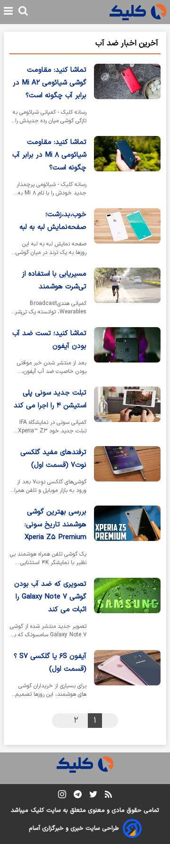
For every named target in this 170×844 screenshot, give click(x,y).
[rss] (108, 796)
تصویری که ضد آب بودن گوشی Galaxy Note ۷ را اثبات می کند (50, 597)
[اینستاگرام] (62, 796)
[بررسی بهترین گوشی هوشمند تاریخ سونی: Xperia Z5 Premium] (127, 538)
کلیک (37, 810)
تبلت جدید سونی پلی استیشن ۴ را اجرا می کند (50, 399)
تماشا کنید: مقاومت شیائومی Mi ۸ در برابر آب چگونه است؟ (49, 155)
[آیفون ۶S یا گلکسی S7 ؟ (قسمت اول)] (127, 676)
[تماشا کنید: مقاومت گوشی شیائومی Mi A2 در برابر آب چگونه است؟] (127, 96)
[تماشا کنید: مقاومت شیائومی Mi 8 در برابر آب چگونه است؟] (127, 168)
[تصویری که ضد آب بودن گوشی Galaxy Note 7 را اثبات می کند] (127, 610)
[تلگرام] (78, 796)
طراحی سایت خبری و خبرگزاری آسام (74, 828)
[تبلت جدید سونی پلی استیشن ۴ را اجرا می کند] (127, 413)
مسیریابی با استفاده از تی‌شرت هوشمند (54, 280)
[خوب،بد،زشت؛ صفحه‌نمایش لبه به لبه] (127, 234)
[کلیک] (138, 12)
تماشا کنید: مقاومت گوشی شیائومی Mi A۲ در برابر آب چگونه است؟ (49, 83)
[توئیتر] (93, 796)
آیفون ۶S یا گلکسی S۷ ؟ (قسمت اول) (50, 663)
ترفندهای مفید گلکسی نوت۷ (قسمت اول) (53, 459)
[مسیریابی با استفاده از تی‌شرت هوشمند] (127, 294)
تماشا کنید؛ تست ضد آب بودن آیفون (49, 340)
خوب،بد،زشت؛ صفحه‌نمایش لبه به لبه (52, 221)
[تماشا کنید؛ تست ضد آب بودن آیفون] (127, 353)
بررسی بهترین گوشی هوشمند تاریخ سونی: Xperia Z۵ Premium (55, 524)
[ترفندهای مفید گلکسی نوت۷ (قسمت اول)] (127, 472)
